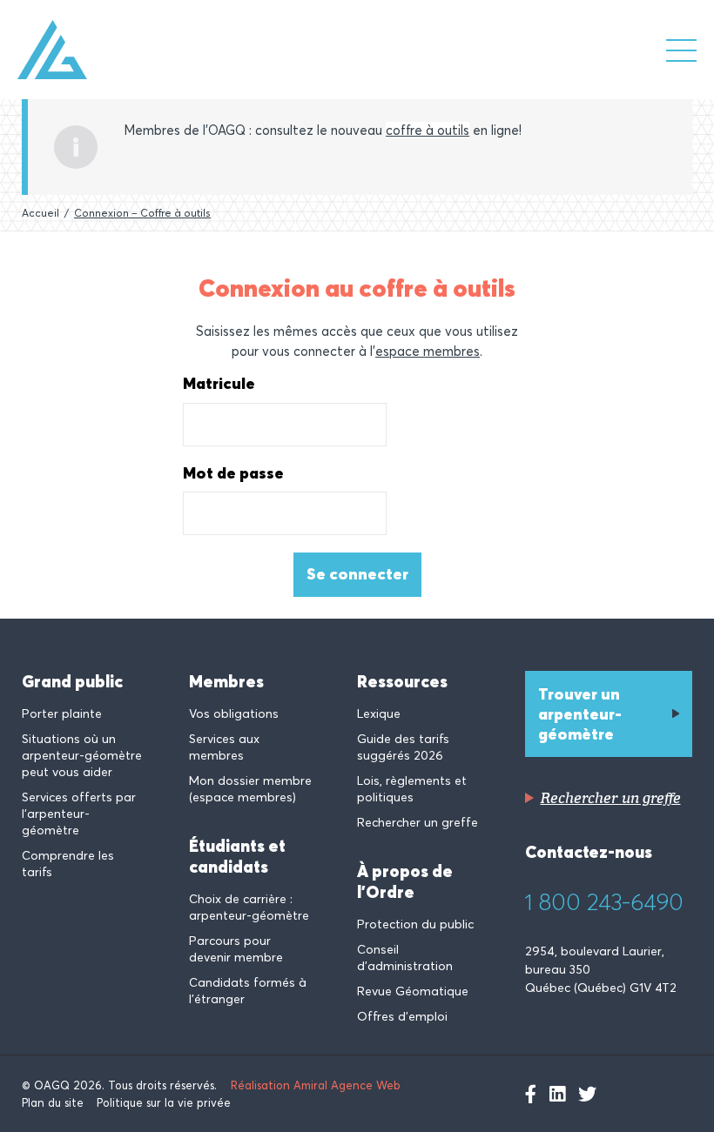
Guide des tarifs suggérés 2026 (403, 747)
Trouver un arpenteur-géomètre (580, 714)
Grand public (72, 681)
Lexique (379, 713)
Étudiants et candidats (237, 856)
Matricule (219, 383)
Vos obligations (234, 713)
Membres (226, 681)
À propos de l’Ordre (405, 881)
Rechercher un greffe (417, 822)
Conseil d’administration (405, 957)
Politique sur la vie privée (164, 1102)
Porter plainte (62, 713)
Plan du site (53, 1102)
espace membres (427, 351)
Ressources (402, 681)
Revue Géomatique (412, 991)
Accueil (40, 212)
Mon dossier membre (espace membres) (250, 789)
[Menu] (681, 50)
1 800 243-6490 (604, 902)
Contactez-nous (588, 851)
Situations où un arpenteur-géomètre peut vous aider (82, 755)
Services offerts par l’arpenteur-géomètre (79, 813)
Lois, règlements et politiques (412, 789)
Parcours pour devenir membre (236, 949)
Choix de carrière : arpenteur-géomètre (249, 907)
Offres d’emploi (402, 1016)
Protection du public (415, 924)
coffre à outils (427, 130)
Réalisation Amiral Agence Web (316, 1085)
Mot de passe (233, 473)
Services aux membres (224, 747)
